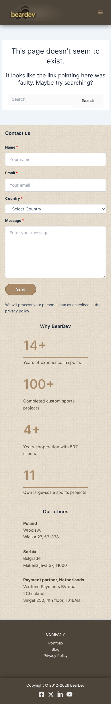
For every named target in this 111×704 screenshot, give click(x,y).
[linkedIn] (60, 694)
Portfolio (55, 643)
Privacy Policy (56, 655)
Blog (55, 649)
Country (14, 198)
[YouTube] (69, 694)
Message (14, 220)
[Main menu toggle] (100, 12)
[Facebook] (41, 694)
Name (11, 147)
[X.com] (51, 694)
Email (11, 173)
